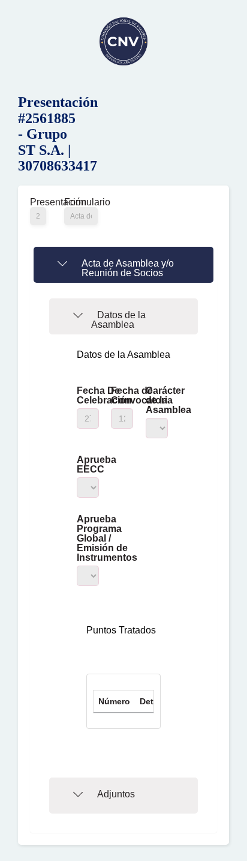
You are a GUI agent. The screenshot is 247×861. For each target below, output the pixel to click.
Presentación (38, 202)
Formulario (81, 202)
